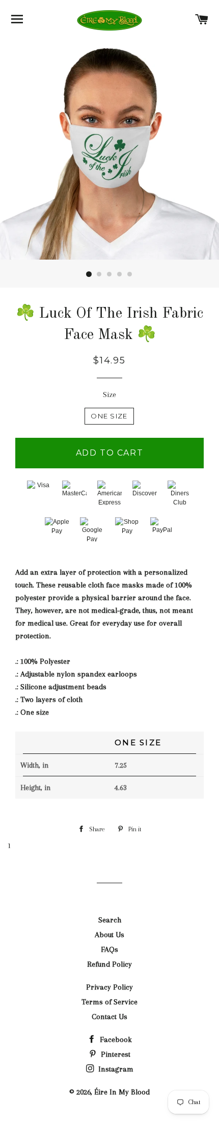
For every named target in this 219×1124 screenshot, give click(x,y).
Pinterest (114, 1054)
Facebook (115, 1039)
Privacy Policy (109, 987)
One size (109, 416)
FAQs (109, 949)
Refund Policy (109, 964)
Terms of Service (109, 1001)
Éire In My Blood (122, 1092)
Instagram (114, 1069)
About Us (109, 934)
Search (109, 919)
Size (109, 394)
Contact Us (109, 1016)
